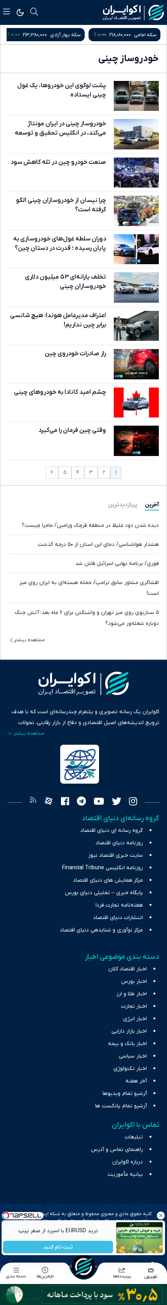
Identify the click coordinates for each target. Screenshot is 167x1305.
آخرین (152, 505)
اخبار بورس (134, 981)
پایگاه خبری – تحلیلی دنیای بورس (104, 892)
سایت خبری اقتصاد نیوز (115, 855)
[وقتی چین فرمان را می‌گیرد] (136, 441)
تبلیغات (134, 1137)
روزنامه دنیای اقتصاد (119, 843)
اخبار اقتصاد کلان (127, 969)
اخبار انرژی (135, 1019)
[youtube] (99, 802)
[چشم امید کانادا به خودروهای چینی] (136, 402)
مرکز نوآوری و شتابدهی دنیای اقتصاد (101, 930)
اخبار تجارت (134, 1006)
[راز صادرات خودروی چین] (136, 364)
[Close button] (161, 1215)
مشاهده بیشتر (29, 640)
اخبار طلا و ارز (131, 994)
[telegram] (81, 802)
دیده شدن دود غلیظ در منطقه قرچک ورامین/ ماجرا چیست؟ (90, 525)
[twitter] (116, 802)
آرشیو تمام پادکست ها (121, 1106)
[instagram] (133, 802)
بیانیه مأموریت (125, 1174)
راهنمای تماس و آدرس (117, 1149)
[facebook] (65, 802)
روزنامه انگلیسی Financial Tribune (102, 868)
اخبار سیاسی (133, 1056)
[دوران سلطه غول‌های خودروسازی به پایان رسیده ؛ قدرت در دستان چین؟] (136, 249)
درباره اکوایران (127, 1162)
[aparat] (48, 802)
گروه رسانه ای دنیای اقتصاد (111, 830)
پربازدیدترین (122, 505)
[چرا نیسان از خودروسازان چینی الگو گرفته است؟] (136, 211)
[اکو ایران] (133, 12)
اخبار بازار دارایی (129, 1031)
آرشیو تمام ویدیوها (125, 1093)
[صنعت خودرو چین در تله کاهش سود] (136, 173)
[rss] (33, 802)
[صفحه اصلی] (83, 1266)
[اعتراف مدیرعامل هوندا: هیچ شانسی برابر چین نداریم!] (136, 326)
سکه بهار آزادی (65, 35)
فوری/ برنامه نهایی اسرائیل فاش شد (117, 563)
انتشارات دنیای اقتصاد (118, 917)
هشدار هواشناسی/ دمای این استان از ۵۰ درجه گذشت (98, 544)
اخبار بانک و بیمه (127, 1043)
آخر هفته (136, 1081)
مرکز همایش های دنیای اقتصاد (108, 880)
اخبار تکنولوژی (130, 1068)
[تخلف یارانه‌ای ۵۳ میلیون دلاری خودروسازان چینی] (136, 287)
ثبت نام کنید (58, 1247)
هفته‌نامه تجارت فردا (119, 905)
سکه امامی (145, 35)
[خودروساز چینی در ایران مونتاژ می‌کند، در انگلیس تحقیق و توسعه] (136, 134)
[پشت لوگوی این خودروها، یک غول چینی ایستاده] (136, 96)
